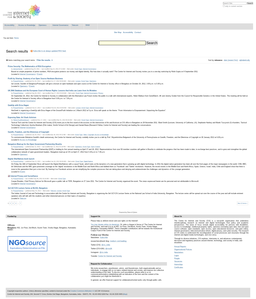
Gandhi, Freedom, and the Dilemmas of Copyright (28, 132)
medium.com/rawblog (118, 241)
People (177, 258)
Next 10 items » (242, 203)
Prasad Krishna (18, 81)
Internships (178, 264)
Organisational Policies (183, 249)
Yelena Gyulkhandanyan (21, 120)
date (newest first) (231, 60)
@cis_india (105, 245)
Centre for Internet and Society (110, 256)
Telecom (75, 25)
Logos (176, 256)
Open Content (95, 146)
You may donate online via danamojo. (105, 225)
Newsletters (178, 252)
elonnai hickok (17, 69)
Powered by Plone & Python (128, 212)
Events (40, 74)
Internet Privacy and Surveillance (24, 176)
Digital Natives (88, 161)
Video (85, 134)
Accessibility (9, 25)
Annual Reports (180, 247)
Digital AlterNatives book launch (21, 159)
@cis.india (104, 252)
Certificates (178, 267)
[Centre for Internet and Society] (22, 11)
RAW (88, 25)
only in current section (233, 6)
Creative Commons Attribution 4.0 (82, 291)
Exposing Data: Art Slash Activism (22, 117)
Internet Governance (60, 25)
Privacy (100, 93)
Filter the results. (44, 60)
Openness (43, 25)
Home (16, 38)
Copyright (91, 134)
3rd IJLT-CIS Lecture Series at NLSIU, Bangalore (27, 188)
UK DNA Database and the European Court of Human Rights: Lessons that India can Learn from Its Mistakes (52, 91)
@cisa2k (108, 249)
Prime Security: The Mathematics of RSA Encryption (29, 66)
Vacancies (178, 261)
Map (125, 294)
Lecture (78, 81)
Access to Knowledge (26, 25)
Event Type (78, 69)
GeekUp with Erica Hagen (18, 105)
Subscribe (104, 237)
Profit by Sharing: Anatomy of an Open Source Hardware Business (35, 78)
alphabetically (244, 60)
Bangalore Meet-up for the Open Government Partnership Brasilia (35, 144)
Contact (138, 32)
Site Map (117, 32)
